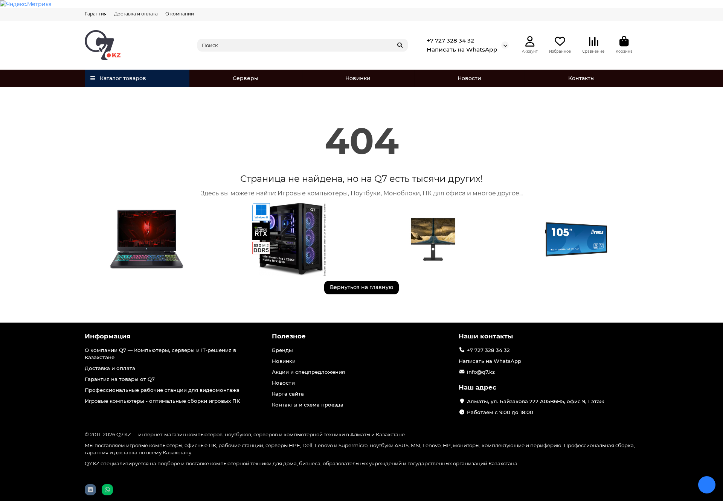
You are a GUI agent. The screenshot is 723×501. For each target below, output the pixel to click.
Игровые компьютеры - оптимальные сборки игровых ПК (162, 401)
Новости (469, 78)
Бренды (282, 350)
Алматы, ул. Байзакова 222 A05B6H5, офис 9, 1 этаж (535, 401)
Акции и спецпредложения (308, 372)
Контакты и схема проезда (307, 405)
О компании (179, 14)
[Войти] (530, 41)
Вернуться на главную (361, 287)
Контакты (581, 78)
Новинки (358, 78)
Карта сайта (288, 394)
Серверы (245, 78)
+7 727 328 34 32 (450, 40)
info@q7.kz (481, 372)
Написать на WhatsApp (462, 49)
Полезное (289, 336)
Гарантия (96, 14)
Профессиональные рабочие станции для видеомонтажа (162, 390)
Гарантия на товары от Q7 (120, 379)
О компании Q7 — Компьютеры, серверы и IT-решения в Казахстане (160, 353)
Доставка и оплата (136, 14)
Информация (108, 336)
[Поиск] (399, 45)
